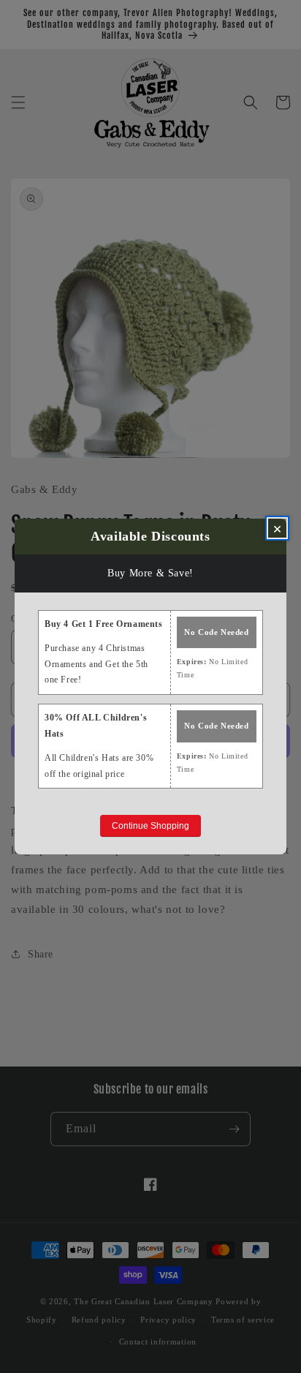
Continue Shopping (150, 826)
